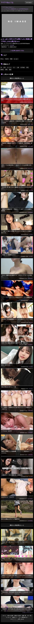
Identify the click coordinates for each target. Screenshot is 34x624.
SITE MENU (29, 2)
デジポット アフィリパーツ (27, 612)
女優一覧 (24, 615)
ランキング (8, 617)
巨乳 (27, 67)
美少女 (7, 59)
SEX (4, 67)
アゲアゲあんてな (7, 2)
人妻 (18, 67)
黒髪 (10, 69)
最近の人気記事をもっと (17, 78)
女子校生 (23, 67)
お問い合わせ (21, 619)
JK (1, 67)
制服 (11, 59)
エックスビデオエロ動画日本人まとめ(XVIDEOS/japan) (15, 9)
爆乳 (6, 69)
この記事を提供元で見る (17, 50)
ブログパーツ (13, 619)
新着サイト (15, 617)
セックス (9, 67)
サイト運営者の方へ (23, 617)
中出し (2, 59)
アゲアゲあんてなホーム (8, 7)
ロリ (14, 67)
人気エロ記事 (10, 615)
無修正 (2, 69)
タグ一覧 (29, 615)
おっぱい (16, 59)
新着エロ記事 (17, 615)
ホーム (4, 615)
